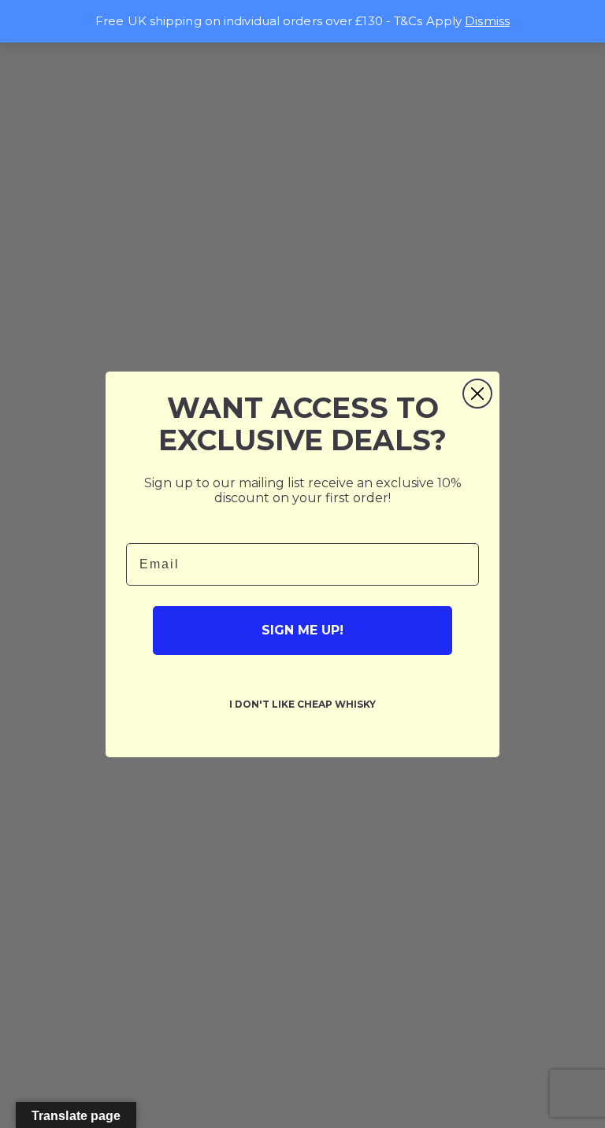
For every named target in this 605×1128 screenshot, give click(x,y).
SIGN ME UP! (302, 630)
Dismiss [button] (487, 20)
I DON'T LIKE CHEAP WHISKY (302, 704)
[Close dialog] (477, 393)
